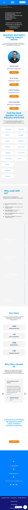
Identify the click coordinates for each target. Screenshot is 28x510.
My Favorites (22, 2)
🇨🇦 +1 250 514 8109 (14, 466)
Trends (7, 164)
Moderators (21, 141)
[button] (25, 507)
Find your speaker (9, 31)
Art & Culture (21, 153)
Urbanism (7, 176)
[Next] (25, 393)
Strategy (20, 135)
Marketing (20, 129)
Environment (21, 147)
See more (14, 72)
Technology (8, 129)
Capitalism (8, 153)
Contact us (14, 441)
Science (7, 135)
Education (7, 170)
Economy (7, 147)
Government (8, 158)
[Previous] (3, 393)
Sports (20, 158)
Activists (7, 141)
